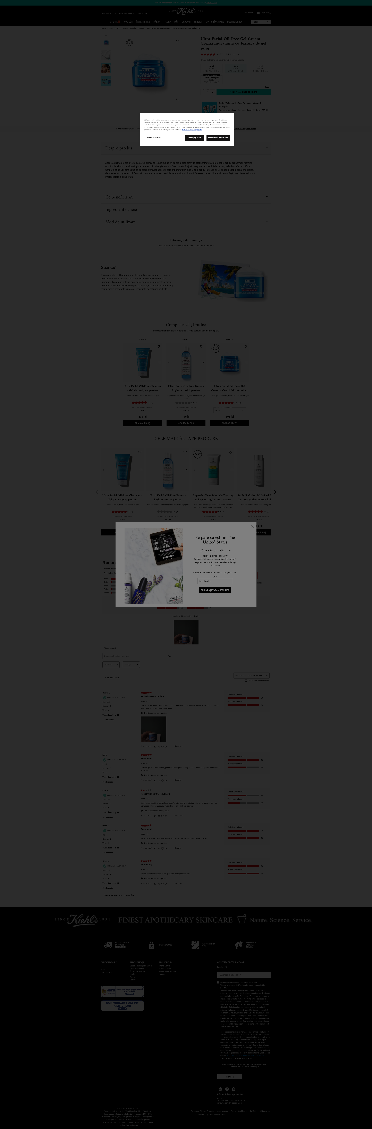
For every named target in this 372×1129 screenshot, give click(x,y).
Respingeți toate (194, 138)
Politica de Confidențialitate (192, 130)
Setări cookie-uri (154, 138)
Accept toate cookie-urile (218, 138)
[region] (187, 129)
